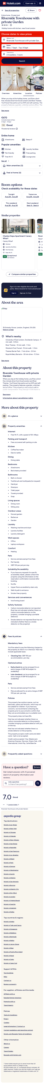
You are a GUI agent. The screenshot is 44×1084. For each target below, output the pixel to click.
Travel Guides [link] (8, 1051)
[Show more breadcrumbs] (3, 804)
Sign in (14, 293)
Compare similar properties (23, 274)
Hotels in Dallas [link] (9, 912)
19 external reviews (8, 129)
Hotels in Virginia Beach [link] (12, 900)
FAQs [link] (5, 977)
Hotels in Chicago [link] (10, 832)
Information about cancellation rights (18, 398)
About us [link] (7, 1043)
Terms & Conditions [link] (10, 1015)
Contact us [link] (7, 980)
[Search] (38, 783)
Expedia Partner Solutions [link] (12, 998)
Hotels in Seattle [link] (9, 904)
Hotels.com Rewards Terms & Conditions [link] (18, 1034)
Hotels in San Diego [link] (10, 844)
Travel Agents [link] (8, 1005)
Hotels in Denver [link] (9, 866)
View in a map (8, 330)
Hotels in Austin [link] (9, 874)
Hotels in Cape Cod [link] (10, 963)
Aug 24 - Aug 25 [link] (11, 197)
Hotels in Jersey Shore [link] (11, 944)
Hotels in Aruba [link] (9, 921)
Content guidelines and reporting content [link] (18, 1030)
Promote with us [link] (9, 1001)
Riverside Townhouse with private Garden (24, 40)
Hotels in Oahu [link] (9, 959)
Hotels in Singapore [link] (10, 929)
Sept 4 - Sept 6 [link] (33, 205)
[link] (40, 10)
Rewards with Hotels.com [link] (12, 1055)
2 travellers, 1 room (15, 55)
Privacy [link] (6, 1019)
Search (22, 61)
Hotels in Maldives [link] (10, 933)
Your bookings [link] (8, 973)
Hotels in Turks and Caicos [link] (12, 925)
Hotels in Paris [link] (8, 863)
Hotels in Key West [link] (10, 893)
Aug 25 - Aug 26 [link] (32, 197)
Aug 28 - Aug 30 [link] (11, 205)
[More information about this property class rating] (10, 25)
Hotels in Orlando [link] (10, 836)
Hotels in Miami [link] (9, 859)
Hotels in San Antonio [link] (11, 881)
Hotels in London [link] (9, 897)
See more (5, 111)
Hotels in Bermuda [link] (10, 937)
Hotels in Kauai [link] (9, 955)
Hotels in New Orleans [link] (11, 840)
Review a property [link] (10, 984)
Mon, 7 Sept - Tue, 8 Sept (17, 47)
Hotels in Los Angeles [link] (11, 855)
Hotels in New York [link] (10, 828)
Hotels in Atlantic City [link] (11, 889)
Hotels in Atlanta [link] (9, 878)
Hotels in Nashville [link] (10, 847)
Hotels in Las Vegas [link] (10, 825)
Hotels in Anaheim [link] (10, 908)
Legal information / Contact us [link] (14, 1026)
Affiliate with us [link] (9, 994)
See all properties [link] (12, 10)
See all (4, 161)
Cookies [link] (6, 1022)
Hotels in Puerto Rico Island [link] (13, 952)
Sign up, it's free (25, 293)
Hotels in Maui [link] (8, 948)
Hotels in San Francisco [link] (11, 851)
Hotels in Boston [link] (9, 885)
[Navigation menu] (40, 3)
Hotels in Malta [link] (9, 940)
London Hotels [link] (12, 805)
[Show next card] (41, 78)
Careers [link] (6, 1047)
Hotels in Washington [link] (11, 870)
